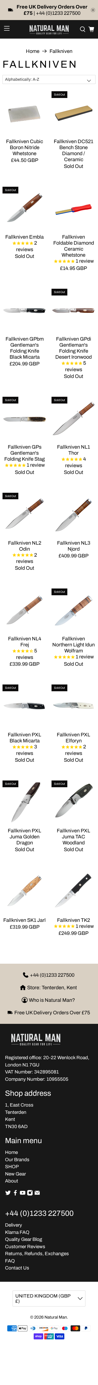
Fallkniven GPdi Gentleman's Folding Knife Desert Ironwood (73, 348)
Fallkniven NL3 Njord (73, 546)
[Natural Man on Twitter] (8, 1194)
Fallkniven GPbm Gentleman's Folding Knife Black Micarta (25, 348)
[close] (92, 10)
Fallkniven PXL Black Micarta (24, 737)
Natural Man (55, 1317)
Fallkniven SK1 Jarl (24, 920)
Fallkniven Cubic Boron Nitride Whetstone (24, 147)
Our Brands (17, 1159)
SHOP (12, 1166)
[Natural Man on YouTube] (23, 1194)
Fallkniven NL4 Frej (24, 641)
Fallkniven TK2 (73, 920)
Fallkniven (61, 51)
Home (32, 51)
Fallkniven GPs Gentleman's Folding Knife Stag (24, 453)
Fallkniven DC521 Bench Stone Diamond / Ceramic (73, 150)
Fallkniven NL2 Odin (24, 546)
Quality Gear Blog (23, 1239)
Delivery (13, 1225)
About (11, 1180)
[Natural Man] (49, 29)
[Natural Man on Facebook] (15, 1194)
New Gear (15, 1173)
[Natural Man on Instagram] (30, 1194)
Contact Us (17, 1267)
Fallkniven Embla (24, 237)
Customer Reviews (25, 1246)
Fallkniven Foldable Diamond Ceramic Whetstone (73, 246)
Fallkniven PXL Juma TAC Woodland (73, 836)
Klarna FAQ (17, 1232)
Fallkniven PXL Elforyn (73, 737)
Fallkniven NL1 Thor (73, 450)
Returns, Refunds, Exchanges (37, 1253)
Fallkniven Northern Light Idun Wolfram (73, 644)
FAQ (10, 1260)
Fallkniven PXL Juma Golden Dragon (24, 836)
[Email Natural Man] (37, 1194)
